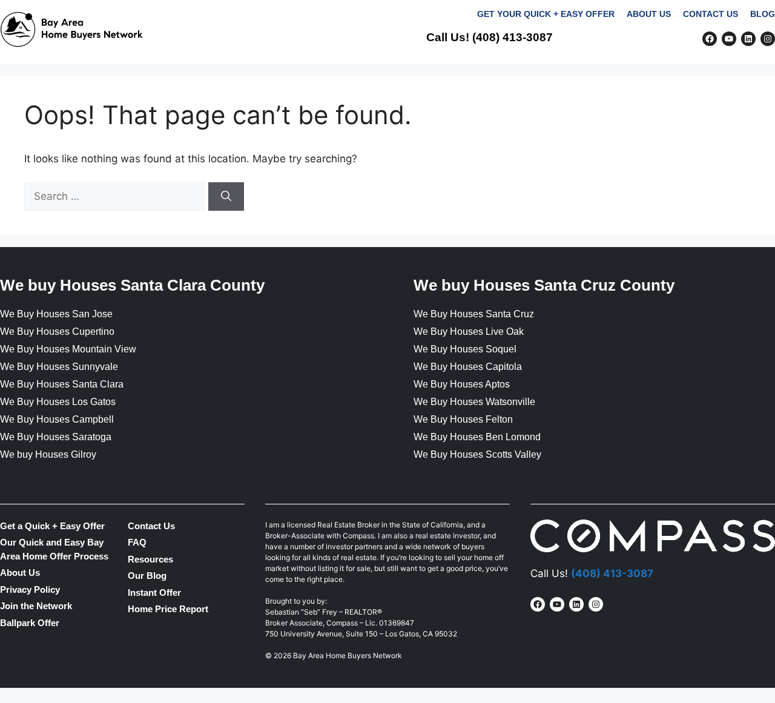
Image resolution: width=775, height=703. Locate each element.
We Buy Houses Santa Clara (62, 384)
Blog (762, 14)
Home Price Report (168, 609)
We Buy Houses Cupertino (57, 331)
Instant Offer (154, 592)
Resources (150, 559)
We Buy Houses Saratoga (55, 437)
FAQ (658, 79)
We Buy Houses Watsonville (474, 402)
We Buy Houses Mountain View (68, 349)
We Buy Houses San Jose (56, 314)
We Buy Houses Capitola (468, 366)
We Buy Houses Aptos (462, 384)
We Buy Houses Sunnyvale (59, 366)
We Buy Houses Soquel (465, 349)
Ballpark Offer (29, 623)
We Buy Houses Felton (463, 419)
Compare (613, 79)
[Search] (226, 196)
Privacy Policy (30, 589)
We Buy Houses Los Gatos (58, 402)
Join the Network (728, 79)
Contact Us (710, 14)
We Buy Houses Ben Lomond (477, 437)
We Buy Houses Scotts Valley (477, 454)
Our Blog (147, 575)
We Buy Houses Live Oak (469, 331)
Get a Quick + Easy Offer (52, 526)
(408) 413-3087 (512, 37)
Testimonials (542, 79)
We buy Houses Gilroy (48, 454)
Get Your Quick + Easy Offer (546, 14)
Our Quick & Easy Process (424, 79)
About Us (649, 14)
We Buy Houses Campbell (57, 419)
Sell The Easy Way (293, 79)
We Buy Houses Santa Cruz (474, 314)
